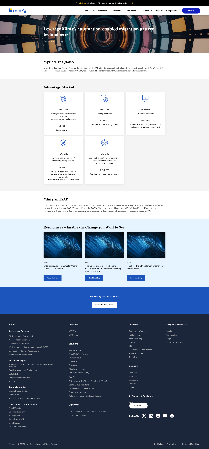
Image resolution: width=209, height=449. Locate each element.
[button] (89, 11)
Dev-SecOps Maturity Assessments (24, 351)
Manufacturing (135, 338)
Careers (132, 387)
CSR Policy (158, 444)
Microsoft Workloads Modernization (24, 398)
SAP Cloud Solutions (17, 426)
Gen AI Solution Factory (79, 372)
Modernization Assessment (20, 354)
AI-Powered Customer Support (82, 388)
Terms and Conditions (191, 444)
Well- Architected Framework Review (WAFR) (28, 347)
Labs (53, 41)
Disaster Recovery (17, 412)
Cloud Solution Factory (78, 354)
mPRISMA (73, 335)
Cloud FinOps (14, 423)
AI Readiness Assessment (19, 340)
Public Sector (134, 335)
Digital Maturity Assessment (21, 336)
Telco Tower (134, 357)
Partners (132, 383)
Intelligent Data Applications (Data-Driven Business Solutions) (31, 365)
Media (169, 331)
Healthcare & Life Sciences (140, 349)
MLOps (12, 381)
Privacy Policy (172, 444)
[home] (17, 10)
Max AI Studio (75, 350)
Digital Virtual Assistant (79, 385)
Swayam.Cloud (75, 357)
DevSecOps (14, 394)
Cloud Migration (16, 408)
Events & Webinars (174, 342)
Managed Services (16, 415)
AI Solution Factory (77, 369)
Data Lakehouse (16, 374)
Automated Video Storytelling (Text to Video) (88, 381)
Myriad (60, 41)
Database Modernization (19, 377)
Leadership (133, 380)
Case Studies (171, 335)
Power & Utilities (136, 353)
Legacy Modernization (18, 391)
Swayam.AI (73, 365)
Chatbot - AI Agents (77, 392)
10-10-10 (133, 376)
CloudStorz (73, 361)
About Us (133, 372)
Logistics (133, 342)
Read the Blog (52, 278)
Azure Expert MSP (16, 419)
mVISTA (72, 331)
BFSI (131, 346)
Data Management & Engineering (23, 370)
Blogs (168, 338)
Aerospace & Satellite (138, 331)
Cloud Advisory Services (19, 343)
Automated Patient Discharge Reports (85, 396)
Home (46, 41)
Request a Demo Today (104, 305)
